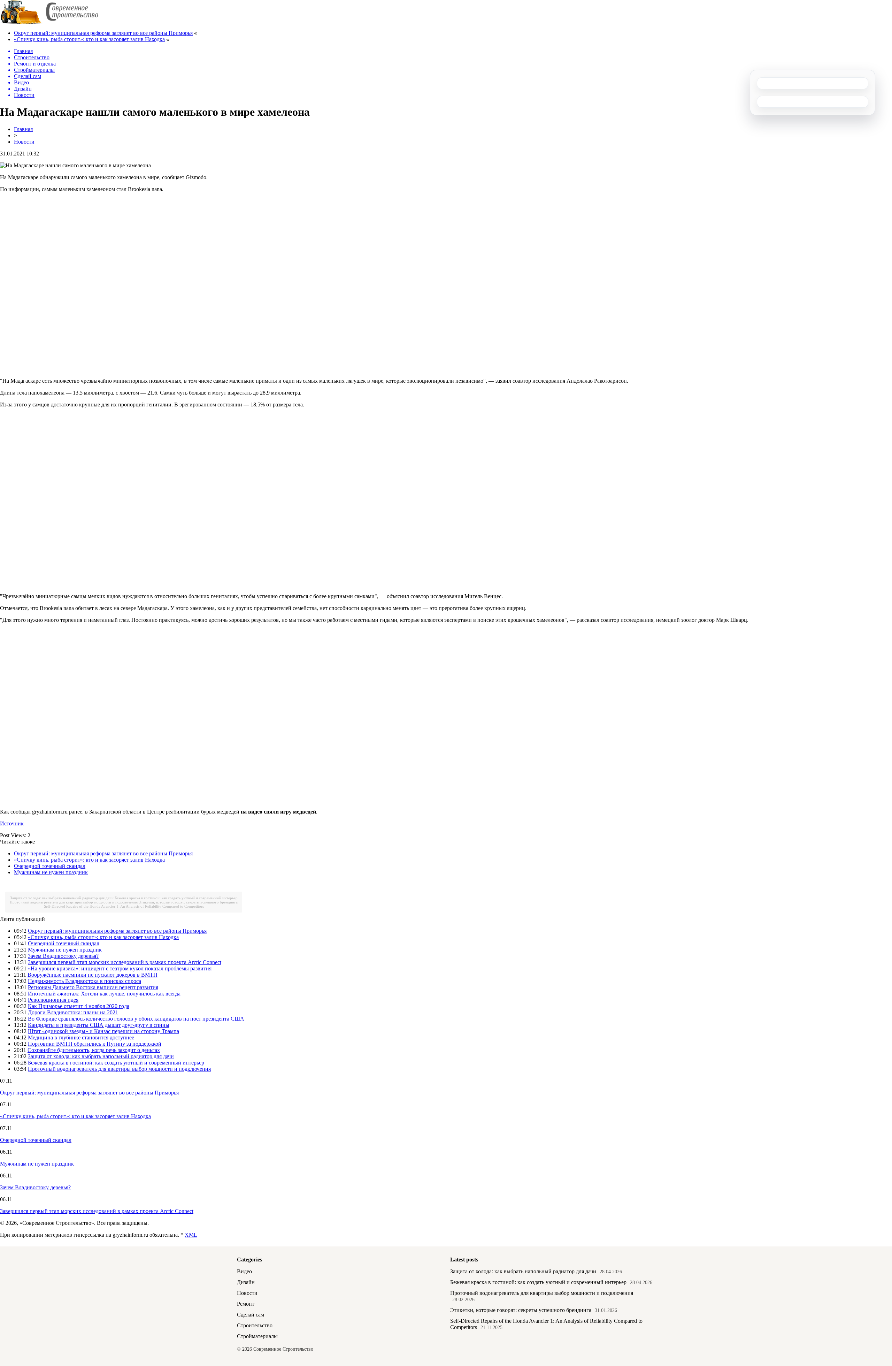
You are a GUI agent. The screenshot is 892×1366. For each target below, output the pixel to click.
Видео (244, 1271)
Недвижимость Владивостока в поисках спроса (84, 981)
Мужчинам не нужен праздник (51, 872)
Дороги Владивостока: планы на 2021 (73, 1012)
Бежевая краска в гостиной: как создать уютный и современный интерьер (176, 898)
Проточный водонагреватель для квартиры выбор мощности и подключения (74, 902)
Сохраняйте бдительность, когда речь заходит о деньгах (94, 1050)
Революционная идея (53, 1000)
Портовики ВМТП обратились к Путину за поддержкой (94, 1044)
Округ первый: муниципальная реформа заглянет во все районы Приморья (103, 33)
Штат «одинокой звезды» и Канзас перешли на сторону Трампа (103, 1031)
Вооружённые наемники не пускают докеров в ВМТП (92, 975)
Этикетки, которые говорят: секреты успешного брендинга (188, 902)
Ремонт (245, 1304)
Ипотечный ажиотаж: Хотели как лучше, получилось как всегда (104, 994)
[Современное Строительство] (49, 22)
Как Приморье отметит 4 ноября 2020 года (78, 1006)
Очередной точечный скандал (49, 866)
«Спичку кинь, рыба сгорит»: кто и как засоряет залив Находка (89, 39)
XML (191, 1235)
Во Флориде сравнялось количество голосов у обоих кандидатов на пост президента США (136, 1019)
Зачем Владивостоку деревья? (63, 956)
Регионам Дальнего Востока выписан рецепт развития (93, 987)
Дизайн (246, 1282)
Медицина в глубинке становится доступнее (81, 1037)
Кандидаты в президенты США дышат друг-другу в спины (98, 1025)
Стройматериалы (257, 1336)
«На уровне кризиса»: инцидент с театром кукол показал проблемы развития (120, 968)
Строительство (254, 1325)
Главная (23, 129)
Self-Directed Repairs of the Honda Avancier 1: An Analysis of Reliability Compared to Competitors (124, 906)
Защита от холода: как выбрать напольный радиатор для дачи (62, 898)
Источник (12, 823)
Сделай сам (250, 1315)
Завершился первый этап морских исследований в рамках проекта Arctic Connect (124, 962)
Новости (24, 142)
